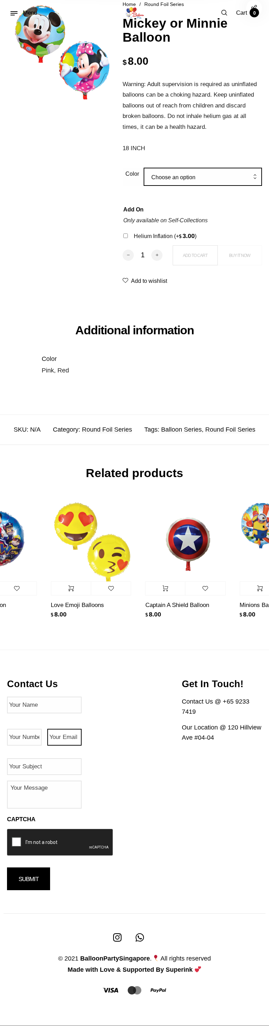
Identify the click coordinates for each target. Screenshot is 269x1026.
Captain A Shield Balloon (172, 605)
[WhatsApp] (140, 937)
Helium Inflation (165, 236)
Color (132, 174)
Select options (66, 588)
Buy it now (239, 255)
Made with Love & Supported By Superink (130, 969)
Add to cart (160, 588)
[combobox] (202, 177)
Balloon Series (181, 429)
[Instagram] (117, 937)
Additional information (134, 330)
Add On (133, 209)
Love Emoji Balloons (72, 605)
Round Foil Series (107, 429)
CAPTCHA (21, 819)
